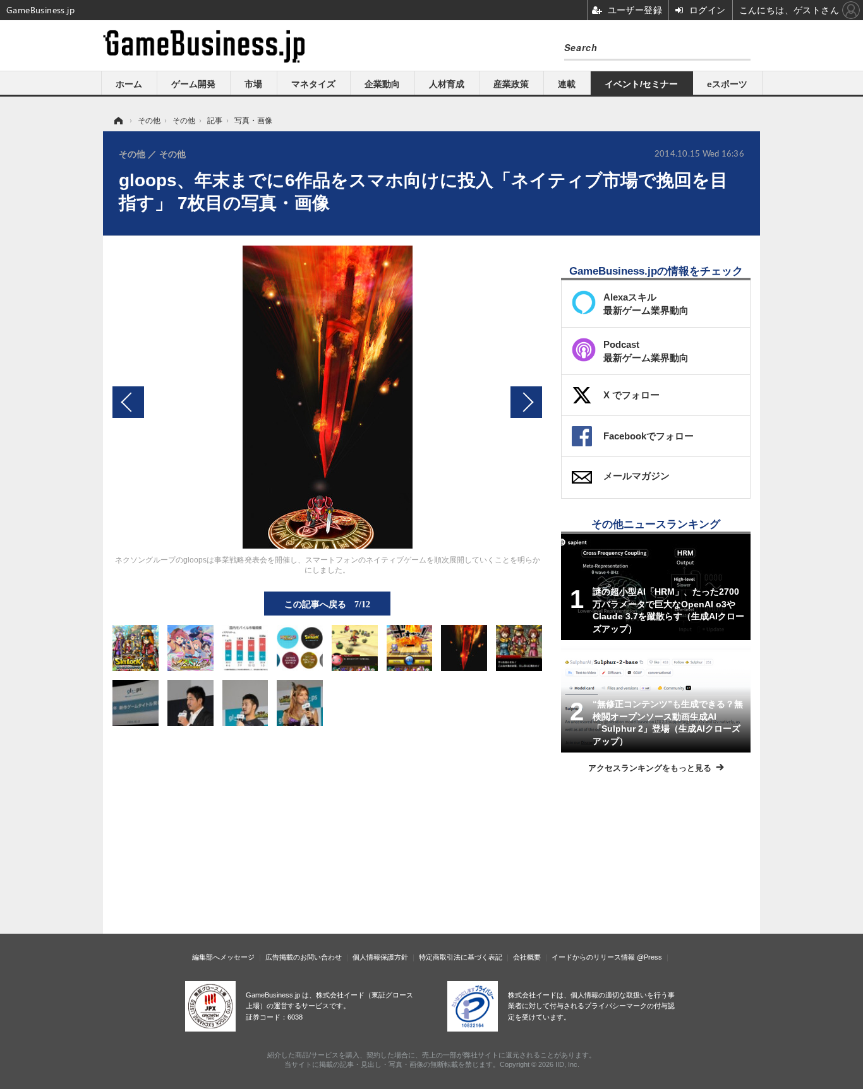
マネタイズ (313, 84)
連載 (567, 84)
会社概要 (527, 957)
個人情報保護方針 (380, 957)
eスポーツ (727, 84)
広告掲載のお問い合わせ (303, 957)
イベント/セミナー (641, 84)
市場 (253, 84)
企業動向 (382, 84)
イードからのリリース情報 (593, 957)
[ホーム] (117, 120)
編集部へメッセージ (223, 957)
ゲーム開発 (193, 84)
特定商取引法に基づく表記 (460, 957)
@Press (649, 957)
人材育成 (446, 84)
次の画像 (526, 402)
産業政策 (511, 84)
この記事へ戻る (327, 603)
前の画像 (128, 402)
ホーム (129, 84)
